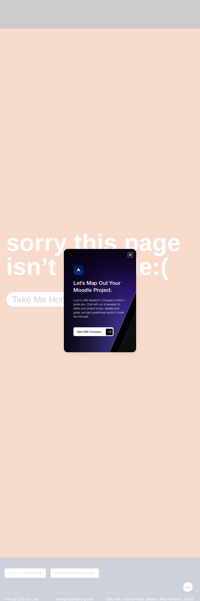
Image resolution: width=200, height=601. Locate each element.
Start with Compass (89, 331)
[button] (130, 255)
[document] (100, 300)
